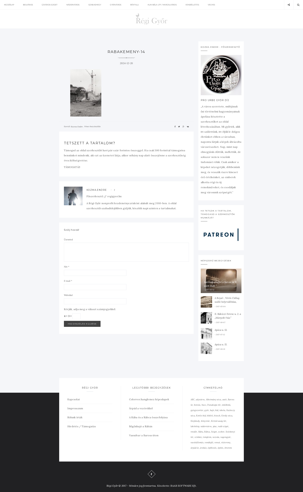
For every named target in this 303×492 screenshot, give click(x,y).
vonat (217, 442)
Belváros (28, 5)
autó (224, 399)
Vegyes (211, 5)
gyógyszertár (197, 410)
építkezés (212, 448)
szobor (221, 431)
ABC (193, 399)
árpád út (195, 448)
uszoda (216, 437)
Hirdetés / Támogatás (81, 426)
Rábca (207, 431)
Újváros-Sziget (49, 5)
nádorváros (206, 426)
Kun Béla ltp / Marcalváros (162, 5)
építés (220, 448)
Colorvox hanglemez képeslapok (149, 399)
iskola (222, 410)
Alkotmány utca (213, 399)
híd (216, 410)
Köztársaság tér (218, 421)
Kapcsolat (73, 399)
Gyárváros (115, 5)
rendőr (194, 431)
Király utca (226, 415)
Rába (200, 431)
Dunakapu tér (214, 405)
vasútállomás (197, 442)
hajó (212, 410)
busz (204, 405)
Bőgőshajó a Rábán (140, 426)
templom (207, 437)
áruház (203, 448)
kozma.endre (96, 190)
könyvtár (205, 421)
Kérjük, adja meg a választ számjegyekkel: (90, 309)
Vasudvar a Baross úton (143, 435)
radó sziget (223, 426)
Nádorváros (72, 5)
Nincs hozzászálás (92, 126)
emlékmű (226, 405)
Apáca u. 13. (221, 329)
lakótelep (195, 426)
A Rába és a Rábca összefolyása (148, 417)
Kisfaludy (195, 421)
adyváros (200, 399)
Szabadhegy (94, 5)
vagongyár (225, 437)
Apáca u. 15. (221, 344)
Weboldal (68, 295)
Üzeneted (68, 239)
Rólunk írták (74, 417)
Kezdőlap (9, 5)
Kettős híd (201, 415)
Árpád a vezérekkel (141, 408)
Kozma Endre (77, 126)
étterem (228, 448)
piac (215, 426)
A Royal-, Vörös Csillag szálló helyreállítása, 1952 (227, 302)
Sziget (214, 431)
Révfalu (134, 5)
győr (206, 410)
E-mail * (68, 281)
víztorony (226, 442)
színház (198, 437)
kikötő (210, 415)
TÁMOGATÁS (72, 167)
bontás (197, 405)
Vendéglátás (192, 5)
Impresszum (75, 408)
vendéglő (209, 442)
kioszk (217, 415)
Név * (66, 266)
